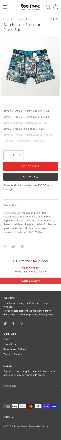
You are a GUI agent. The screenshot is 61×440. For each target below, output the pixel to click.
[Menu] (5, 7)
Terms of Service (12, 354)
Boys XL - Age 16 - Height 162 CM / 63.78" (28, 134)
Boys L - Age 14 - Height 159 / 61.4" (24, 128)
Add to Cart (30, 166)
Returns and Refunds (15, 349)
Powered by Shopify (38, 426)
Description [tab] (10, 205)
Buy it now (30, 177)
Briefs (28, 19)
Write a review (30, 281)
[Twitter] (5, 323)
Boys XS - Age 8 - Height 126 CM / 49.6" (26, 110)
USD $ (6, 417)
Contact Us (9, 344)
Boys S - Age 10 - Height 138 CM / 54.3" (26, 116)
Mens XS (8, 140)
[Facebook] (13, 323)
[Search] (48, 7)
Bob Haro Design (13, 19)
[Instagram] (21, 323)
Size (5, 105)
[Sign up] (56, 386)
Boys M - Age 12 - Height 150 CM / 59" (26, 122)
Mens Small (23, 140)
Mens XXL (38, 140)
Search (7, 339)
